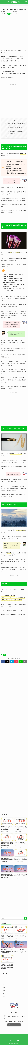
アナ (4, 978)
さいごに (7, 136)
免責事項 (18, 1040)
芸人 (4, 996)
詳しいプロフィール (14, 1025)
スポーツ (5, 981)
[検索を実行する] (25, 918)
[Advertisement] (14, 31)
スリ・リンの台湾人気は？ (11, 134)
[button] (3, 661)
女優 (9, 13)
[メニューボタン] (2, 2)
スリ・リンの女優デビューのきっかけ (14, 131)
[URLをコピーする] (25, 661)
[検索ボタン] (26, 2)
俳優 (4, 987)
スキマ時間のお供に (14, 2)
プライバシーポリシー (12, 1040)
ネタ (4, 984)
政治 (4, 993)
